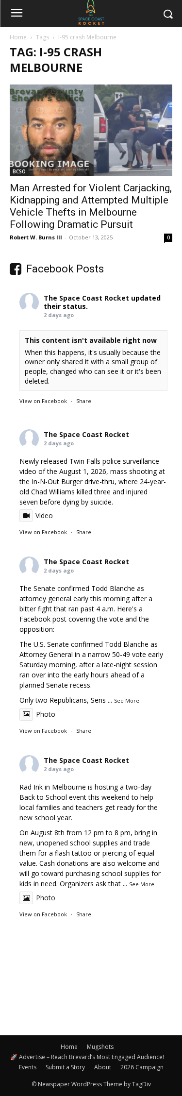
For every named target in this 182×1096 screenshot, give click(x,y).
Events (27, 1067)
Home (18, 37)
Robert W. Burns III (36, 237)
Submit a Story (65, 1067)
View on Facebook (43, 401)
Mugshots (100, 1047)
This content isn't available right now (91, 340)
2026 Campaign (142, 1067)
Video (44, 515)
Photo (45, 714)
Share (83, 401)
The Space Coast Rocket (86, 298)
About (102, 1067)
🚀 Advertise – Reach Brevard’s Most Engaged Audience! (87, 1057)
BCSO (19, 171)
